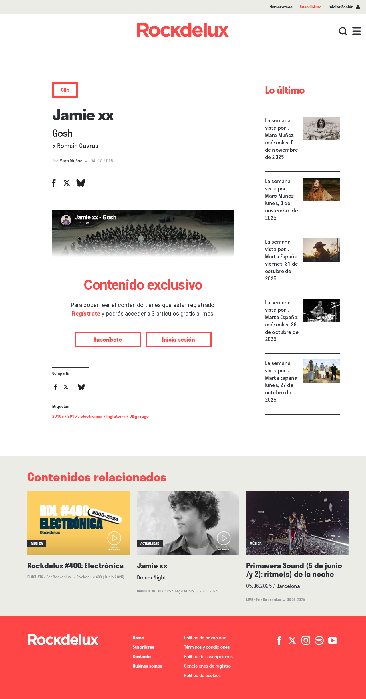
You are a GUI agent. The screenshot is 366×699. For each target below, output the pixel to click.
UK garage (139, 416)
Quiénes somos (147, 665)
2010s (58, 416)
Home (138, 637)
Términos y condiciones (207, 647)
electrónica (92, 416)
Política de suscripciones (208, 656)
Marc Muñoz (70, 161)
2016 (72, 416)
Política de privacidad (205, 637)
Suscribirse (143, 647)
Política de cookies (202, 675)
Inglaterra (116, 416)
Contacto (141, 656)
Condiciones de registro (207, 665)
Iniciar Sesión (341, 6)
